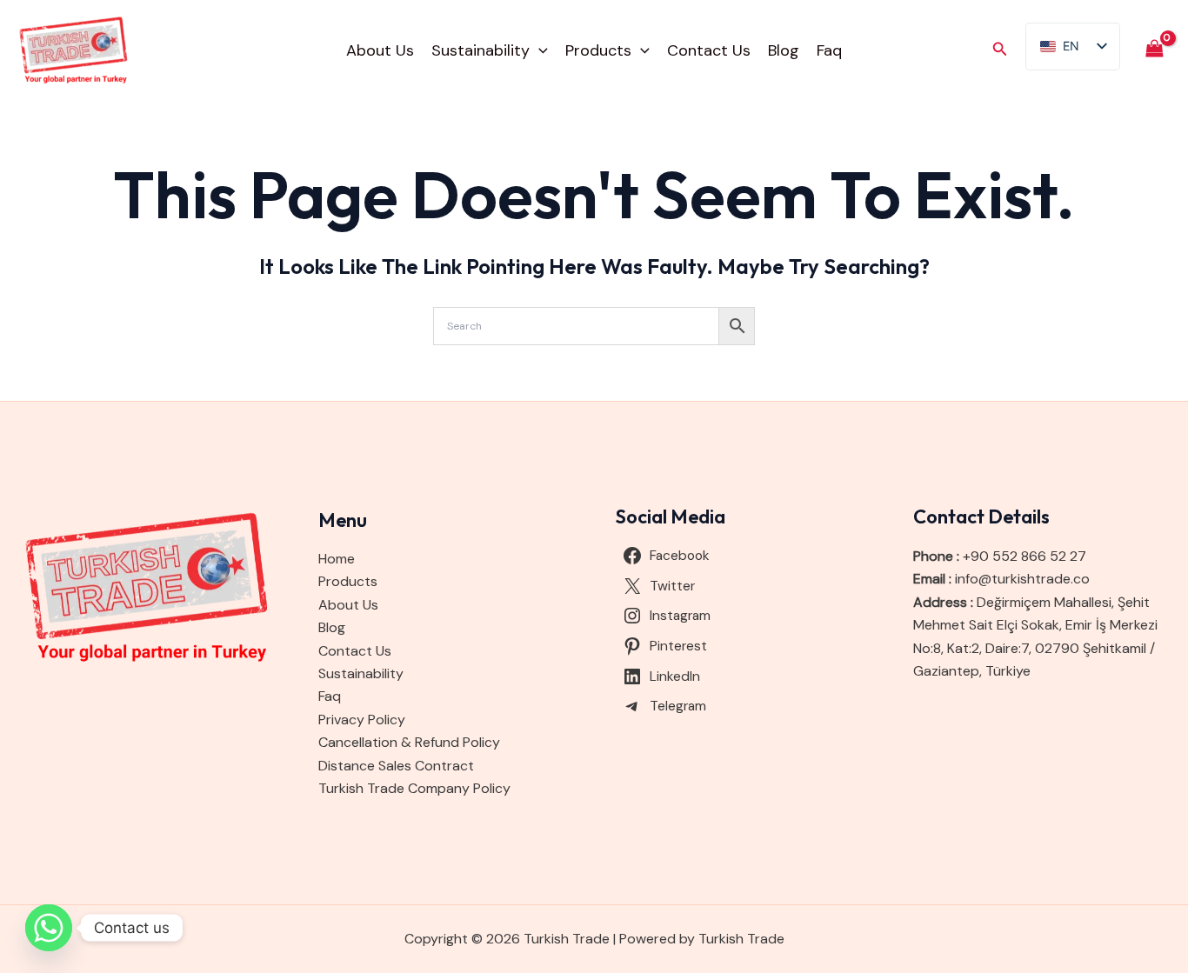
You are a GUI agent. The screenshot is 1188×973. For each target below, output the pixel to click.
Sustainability (480, 50)
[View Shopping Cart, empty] (1154, 50)
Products (598, 50)
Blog (783, 50)
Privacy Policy (361, 719)
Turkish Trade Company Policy (414, 788)
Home (336, 559)
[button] (539, 50)
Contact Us (709, 50)
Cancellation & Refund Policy (409, 742)
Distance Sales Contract (396, 765)
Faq (829, 50)
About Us (380, 50)
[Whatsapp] (48, 927)
